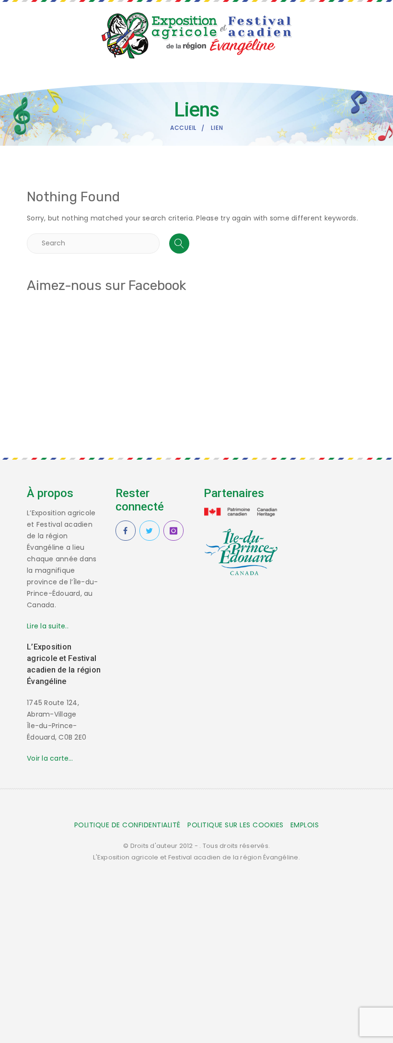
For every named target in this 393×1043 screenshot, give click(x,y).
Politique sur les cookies (235, 825)
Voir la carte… (50, 758)
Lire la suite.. (48, 626)
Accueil (183, 128)
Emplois (304, 825)
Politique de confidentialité (127, 825)
